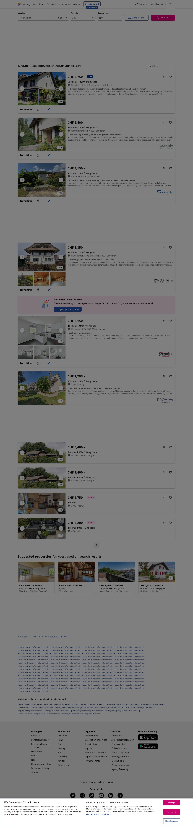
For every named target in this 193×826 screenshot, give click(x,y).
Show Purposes (171, 821)
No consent (171, 812)
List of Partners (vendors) (97, 814)
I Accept (171, 802)
